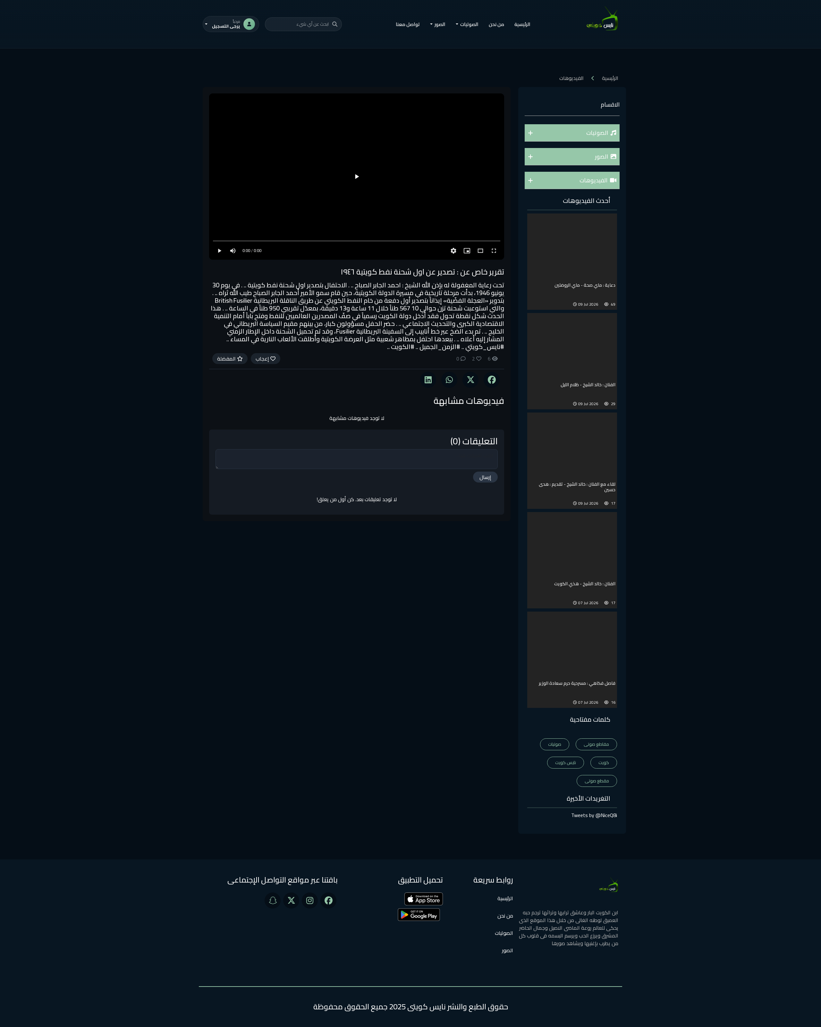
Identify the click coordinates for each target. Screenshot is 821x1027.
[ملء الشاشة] (493, 250)
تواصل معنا (408, 24)
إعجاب (263, 358)
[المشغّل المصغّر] (467, 250)
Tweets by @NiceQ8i (594, 815)
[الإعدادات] (453, 250)
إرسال (485, 477)
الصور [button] (440, 24)
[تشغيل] (357, 176)
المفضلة (227, 358)
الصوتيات (504, 933)
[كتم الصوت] (232, 250)
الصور (507, 950)
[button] (572, 133)
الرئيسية (522, 24)
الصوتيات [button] (469, 24)
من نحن (496, 24)
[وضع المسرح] (480, 250)
